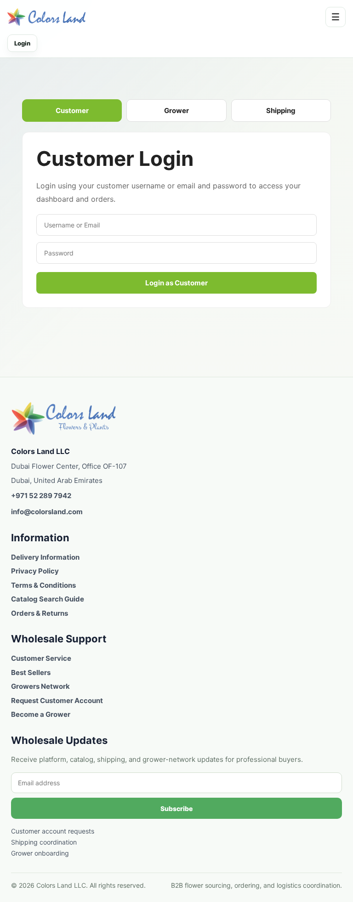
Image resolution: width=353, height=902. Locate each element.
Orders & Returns (39, 613)
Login (22, 43)
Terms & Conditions (43, 585)
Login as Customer (176, 282)
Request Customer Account (57, 700)
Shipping (281, 110)
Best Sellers (31, 672)
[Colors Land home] (64, 418)
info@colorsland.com (47, 511)
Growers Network (40, 686)
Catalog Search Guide (47, 599)
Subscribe (176, 808)
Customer (72, 110)
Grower (176, 110)
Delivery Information (45, 557)
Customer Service (41, 658)
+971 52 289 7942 (41, 495)
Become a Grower (40, 714)
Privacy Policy (35, 571)
